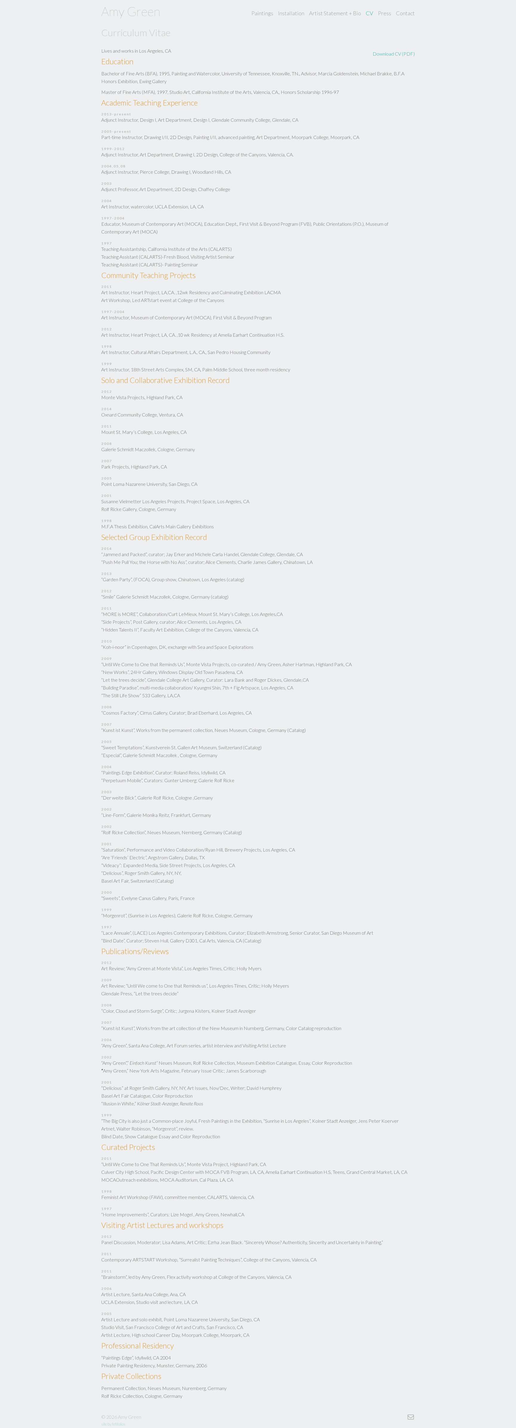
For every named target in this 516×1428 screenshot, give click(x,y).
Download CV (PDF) (394, 54)
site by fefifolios (113, 1424)
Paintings (262, 13)
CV (369, 13)
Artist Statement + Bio (335, 13)
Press (384, 13)
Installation (291, 13)
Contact (405, 13)
